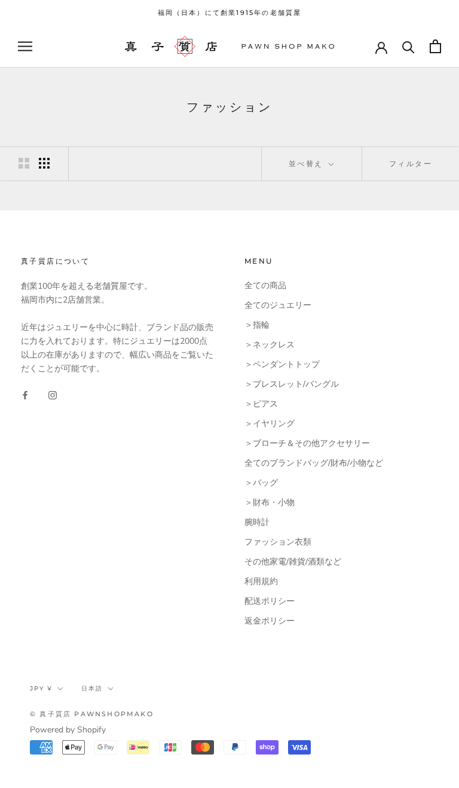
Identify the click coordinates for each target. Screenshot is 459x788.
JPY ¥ (41, 688)
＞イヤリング (269, 423)
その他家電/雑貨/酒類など (292, 561)
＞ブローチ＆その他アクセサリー (307, 443)
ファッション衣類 (277, 542)
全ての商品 (265, 285)
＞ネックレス (269, 344)
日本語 (92, 688)
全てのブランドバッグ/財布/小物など (313, 463)
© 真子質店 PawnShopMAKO (92, 714)
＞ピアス (261, 404)
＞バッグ (261, 482)
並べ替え (307, 163)
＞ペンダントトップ (282, 364)
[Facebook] (25, 394)
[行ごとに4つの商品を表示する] (44, 163)
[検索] (408, 46)
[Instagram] (52, 394)
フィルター (410, 163)
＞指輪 (257, 325)
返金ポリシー (269, 621)
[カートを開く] (435, 46)
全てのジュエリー (277, 305)
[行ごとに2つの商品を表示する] (24, 163)
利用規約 (261, 581)
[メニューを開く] (25, 46)
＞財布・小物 (269, 502)
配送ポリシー (269, 601)
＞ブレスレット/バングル (291, 384)
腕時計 (257, 522)
